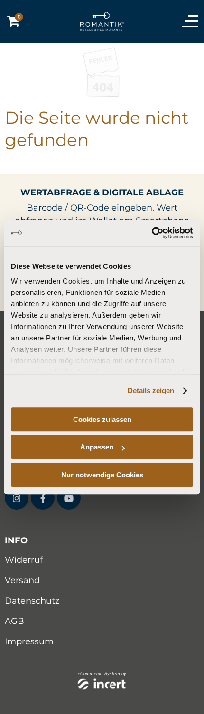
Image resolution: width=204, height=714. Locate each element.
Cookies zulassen (102, 419)
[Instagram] (16, 498)
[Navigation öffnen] (187, 21)
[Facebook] (43, 498)
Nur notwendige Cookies (102, 475)
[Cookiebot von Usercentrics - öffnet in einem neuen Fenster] (151, 233)
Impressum (29, 641)
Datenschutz (32, 600)
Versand (22, 580)
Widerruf (24, 560)
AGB (14, 621)
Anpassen (96, 447)
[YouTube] (69, 498)
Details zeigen (151, 390)
